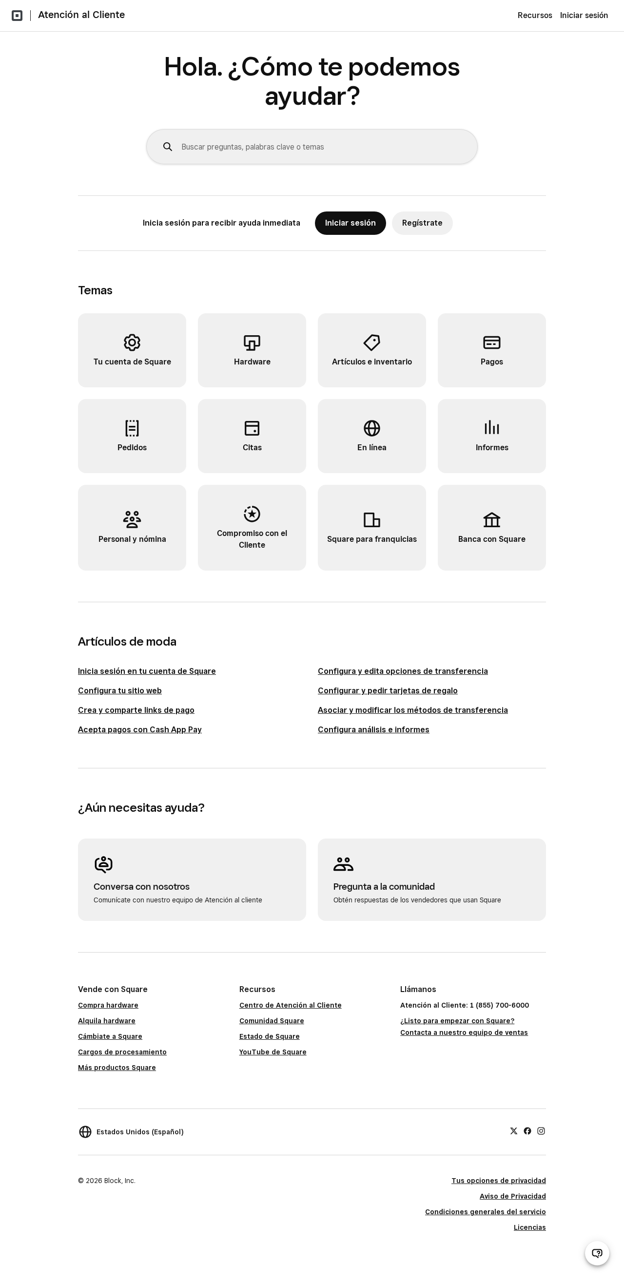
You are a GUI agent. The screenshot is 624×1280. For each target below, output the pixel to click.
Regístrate (422, 223)
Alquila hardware (107, 1021)
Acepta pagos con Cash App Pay (140, 729)
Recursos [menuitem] (535, 15)
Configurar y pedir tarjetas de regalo (388, 690)
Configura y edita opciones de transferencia (403, 671)
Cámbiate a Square (110, 1036)
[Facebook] (527, 1130)
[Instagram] (541, 1130)
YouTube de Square (273, 1052)
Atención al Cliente (81, 14)
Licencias (530, 1227)
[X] (514, 1130)
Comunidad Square (271, 1021)
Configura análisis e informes (373, 729)
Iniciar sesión (584, 15)
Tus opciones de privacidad (498, 1180)
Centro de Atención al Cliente (290, 1005)
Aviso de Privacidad (513, 1196)
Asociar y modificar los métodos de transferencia (413, 710)
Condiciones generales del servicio (485, 1212)
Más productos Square (117, 1067)
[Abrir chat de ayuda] (597, 1253)
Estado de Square (269, 1036)
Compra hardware (108, 1005)
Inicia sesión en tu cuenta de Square (147, 671)
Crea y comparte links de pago (136, 710)
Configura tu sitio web (120, 690)
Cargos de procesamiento (122, 1052)
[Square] (17, 15)
